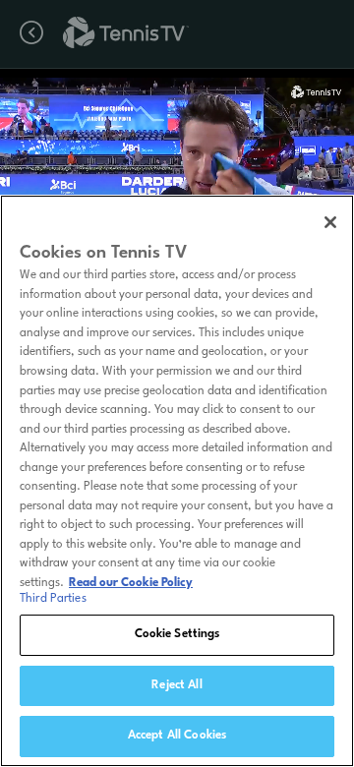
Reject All (176, 685)
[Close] (330, 222)
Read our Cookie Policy (131, 583)
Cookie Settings (177, 634)
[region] (177, 481)
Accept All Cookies (177, 735)
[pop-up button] (284, 96)
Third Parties (53, 599)
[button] (120, 177)
